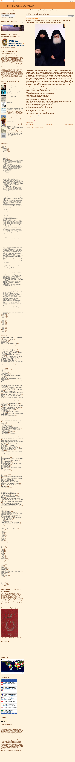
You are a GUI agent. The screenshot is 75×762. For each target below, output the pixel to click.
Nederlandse (3, 558)
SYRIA (2, 576)
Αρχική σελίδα (49, 124)
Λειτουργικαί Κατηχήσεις (6, 425)
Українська (3, 583)
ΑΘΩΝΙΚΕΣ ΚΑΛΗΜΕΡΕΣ (7, 217)
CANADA (3, 532)
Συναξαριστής (3, 506)
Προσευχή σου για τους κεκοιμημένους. (8, 480)
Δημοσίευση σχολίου (29, 122)
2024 (3, 147)
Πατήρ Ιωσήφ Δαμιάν (5, 466)
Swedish (2, 574)
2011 (3, 328)
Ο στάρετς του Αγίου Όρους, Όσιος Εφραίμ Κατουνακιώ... (13, 182)
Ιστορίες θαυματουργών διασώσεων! (8, 409)
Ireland (2, 550)
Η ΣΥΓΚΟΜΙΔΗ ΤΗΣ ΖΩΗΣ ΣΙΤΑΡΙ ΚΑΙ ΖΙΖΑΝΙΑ (10, 399)
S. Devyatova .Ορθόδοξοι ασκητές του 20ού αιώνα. (11, 571)
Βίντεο (2, 371)
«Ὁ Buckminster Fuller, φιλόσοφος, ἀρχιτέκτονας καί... (12, 204)
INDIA (2, 548)
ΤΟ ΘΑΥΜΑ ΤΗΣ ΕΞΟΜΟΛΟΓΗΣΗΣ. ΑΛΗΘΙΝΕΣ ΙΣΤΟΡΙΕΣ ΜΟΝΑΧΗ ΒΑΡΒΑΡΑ (10, 516)
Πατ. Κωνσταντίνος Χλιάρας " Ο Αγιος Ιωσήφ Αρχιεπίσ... (13, 221)
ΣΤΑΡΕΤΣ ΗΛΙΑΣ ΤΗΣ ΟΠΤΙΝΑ (7, 492)
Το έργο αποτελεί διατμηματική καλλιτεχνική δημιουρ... (12, 202)
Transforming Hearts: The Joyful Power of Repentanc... (13, 238)
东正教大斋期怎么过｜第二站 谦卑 (9, 285)
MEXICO (2, 557)
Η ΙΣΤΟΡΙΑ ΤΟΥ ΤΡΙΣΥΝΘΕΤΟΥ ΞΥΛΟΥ (8, 126)
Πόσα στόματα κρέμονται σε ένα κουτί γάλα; (10, 218)
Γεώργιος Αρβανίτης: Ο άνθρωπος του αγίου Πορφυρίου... (13, 232)
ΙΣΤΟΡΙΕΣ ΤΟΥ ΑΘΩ (5, 410)
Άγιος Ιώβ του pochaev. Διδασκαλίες (8, 345)
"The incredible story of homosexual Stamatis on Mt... (12, 174)
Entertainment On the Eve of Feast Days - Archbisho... (12, 230)
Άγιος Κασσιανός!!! (6, 171)
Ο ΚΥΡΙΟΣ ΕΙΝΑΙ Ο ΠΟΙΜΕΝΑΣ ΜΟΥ (8, 445)
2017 (3, 321)
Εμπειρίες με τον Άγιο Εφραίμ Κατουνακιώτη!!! (11, 179)
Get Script (4, 713)
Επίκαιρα (3, 384)
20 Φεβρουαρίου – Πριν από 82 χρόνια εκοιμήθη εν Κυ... (13, 258)
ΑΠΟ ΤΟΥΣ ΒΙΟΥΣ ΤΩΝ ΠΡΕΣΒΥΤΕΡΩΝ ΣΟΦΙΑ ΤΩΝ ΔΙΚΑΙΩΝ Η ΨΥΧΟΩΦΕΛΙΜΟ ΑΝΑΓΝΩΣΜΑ (11, 357)
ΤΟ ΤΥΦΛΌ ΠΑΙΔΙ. (6, 248)
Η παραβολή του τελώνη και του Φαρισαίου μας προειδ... (13, 207)
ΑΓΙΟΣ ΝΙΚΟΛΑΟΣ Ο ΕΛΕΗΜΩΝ (7, 346)
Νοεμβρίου (5, 149)
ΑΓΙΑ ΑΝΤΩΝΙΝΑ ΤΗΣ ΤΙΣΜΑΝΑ (7, 339)
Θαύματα (3, 402)
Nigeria (2, 560)
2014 (3, 324)
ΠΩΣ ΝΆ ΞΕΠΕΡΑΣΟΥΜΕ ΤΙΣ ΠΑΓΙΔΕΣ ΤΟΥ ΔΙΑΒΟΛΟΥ (12, 484)
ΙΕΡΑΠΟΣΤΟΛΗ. (4, 404)
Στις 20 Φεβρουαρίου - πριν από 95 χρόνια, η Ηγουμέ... (12, 260)
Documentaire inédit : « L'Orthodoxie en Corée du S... (12, 286)
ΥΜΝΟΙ (2, 520)
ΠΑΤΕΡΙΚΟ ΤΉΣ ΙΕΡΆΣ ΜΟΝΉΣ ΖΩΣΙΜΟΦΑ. (10, 460)
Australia (2, 526)
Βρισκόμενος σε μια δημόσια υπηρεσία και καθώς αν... (12, 161)
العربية (2, 585)
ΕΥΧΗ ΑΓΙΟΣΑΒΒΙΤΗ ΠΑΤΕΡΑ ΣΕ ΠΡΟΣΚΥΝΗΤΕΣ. (13, 121)
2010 (3, 329)
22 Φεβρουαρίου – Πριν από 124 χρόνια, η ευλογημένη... (13, 259)
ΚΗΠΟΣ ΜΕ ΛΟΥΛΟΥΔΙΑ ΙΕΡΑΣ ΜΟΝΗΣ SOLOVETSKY (12, 420)
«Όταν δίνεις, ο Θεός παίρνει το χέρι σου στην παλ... (12, 167)
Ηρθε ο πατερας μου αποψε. (8, 206)
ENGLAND (3, 542)
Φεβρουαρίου (5, 159)
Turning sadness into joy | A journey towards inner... (12, 284)
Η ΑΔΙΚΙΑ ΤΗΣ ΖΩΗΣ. (11, 102)
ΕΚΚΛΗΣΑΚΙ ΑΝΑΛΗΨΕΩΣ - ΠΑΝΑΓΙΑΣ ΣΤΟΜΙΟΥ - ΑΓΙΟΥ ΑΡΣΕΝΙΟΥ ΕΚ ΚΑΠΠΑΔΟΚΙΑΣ (15, 109)
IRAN (2, 549)
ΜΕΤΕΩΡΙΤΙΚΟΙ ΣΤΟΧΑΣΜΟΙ (6, 431)
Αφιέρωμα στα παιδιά (5, 369)
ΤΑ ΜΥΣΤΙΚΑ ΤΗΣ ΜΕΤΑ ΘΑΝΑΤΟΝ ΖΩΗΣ (9, 508)
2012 (3, 327)
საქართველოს (4, 584)
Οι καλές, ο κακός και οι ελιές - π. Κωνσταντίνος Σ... (12, 281)
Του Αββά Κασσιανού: (7, 170)
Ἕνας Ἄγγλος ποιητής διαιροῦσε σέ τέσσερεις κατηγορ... (13, 250)
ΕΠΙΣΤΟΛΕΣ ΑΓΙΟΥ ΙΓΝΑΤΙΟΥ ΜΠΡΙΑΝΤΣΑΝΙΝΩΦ (11, 387)
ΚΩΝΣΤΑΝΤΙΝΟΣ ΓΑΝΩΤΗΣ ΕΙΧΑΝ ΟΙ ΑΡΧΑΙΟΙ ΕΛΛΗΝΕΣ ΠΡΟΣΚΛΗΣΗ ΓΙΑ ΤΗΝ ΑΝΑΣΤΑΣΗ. (14, 134)
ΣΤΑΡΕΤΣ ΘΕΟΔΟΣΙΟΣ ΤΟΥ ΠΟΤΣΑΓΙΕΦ (9, 493)
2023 (3, 314)
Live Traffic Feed (9, 680)
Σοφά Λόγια (3, 490)
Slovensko (3, 573)
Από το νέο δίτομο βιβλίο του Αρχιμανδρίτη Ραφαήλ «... (12, 188)
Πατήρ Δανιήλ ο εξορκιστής (6, 462)
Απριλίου (4, 157)
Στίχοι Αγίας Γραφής (5, 494)
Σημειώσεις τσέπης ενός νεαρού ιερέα (8, 488)
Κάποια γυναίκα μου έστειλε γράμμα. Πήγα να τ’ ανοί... (12, 256)
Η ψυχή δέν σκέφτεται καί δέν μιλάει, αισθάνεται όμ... (12, 197)
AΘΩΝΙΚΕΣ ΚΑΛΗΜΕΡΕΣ (7, 191)
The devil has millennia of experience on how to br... (12, 229)
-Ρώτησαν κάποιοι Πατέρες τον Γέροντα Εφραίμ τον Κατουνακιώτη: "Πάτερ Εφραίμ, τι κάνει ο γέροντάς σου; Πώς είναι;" (49, 21)
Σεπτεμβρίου (5, 151)
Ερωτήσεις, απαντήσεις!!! (7, 268)
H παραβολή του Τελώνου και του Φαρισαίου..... (11, 295)
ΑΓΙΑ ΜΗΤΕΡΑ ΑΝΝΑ (5, 340)
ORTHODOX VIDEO (5, 563)
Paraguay (3, 564)
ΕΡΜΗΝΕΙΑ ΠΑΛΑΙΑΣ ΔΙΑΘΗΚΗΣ (7, 388)
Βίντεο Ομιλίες (4, 372)
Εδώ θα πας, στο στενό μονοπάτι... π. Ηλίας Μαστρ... (12, 249)
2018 (3, 320)
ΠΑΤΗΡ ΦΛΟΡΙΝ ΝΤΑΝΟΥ (6, 471)
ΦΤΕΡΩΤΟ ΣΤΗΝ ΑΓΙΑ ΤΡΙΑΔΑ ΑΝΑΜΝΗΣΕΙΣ (10, 522)
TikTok (2, 577)
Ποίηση (2, 475)
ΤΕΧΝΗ (2, 510)
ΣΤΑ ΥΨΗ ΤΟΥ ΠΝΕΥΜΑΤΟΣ (6, 491)
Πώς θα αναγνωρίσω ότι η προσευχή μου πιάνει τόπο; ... (13, 222)
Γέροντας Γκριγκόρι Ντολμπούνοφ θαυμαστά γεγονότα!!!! (13, 312)
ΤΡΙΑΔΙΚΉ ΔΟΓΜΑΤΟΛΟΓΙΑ (6, 519)
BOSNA (2, 530)
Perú (2, 565)
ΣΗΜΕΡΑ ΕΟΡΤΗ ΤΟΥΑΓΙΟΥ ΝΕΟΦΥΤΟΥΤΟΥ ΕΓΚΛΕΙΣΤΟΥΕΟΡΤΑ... (11, 169)
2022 (3, 315)
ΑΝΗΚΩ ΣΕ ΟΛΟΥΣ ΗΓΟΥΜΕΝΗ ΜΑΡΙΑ (9, 351)
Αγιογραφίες (3, 341)
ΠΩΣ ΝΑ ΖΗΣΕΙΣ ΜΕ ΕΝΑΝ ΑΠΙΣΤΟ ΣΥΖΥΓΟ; (10, 483)
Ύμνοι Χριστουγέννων (5, 521)
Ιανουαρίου (5, 313)
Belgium (2, 529)
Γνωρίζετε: (3, 377)
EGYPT (2, 540)
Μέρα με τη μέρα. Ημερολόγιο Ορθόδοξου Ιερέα (10, 428)
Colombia (3, 535)
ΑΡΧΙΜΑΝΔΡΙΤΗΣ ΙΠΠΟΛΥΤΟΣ (7, 363)
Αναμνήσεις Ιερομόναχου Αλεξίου (7, 350)
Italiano (2, 552)
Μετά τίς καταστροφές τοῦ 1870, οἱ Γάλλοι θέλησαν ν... (12, 302)
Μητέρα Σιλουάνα (4, 432)
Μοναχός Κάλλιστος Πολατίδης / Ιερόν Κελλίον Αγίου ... (12, 278)
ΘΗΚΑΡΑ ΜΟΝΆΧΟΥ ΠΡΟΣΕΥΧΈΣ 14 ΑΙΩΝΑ (10, 403)
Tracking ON (13, 713)
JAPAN (2, 553)
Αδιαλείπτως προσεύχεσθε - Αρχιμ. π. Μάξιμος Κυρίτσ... (13, 239)
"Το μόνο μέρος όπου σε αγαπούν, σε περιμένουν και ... (13, 305)
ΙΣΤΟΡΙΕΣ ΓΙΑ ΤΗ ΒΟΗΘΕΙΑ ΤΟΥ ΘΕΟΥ (8, 408)
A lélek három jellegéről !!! (7, 164)
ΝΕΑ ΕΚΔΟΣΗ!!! (6, 172)
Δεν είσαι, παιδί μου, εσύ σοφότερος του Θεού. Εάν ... (12, 247)
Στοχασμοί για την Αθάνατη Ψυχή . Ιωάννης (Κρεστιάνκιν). (12, 501)
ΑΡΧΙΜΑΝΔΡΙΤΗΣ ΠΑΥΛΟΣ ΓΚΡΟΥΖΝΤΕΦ (9, 365)
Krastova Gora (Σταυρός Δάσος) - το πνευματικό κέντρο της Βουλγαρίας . (14, 115)
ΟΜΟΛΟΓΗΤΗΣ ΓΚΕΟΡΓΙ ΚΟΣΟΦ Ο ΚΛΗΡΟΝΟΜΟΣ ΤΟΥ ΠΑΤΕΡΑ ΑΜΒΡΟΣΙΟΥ (11, 452)
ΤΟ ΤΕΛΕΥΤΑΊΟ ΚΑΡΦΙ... (12, 96)
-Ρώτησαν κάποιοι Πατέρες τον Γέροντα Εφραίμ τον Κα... (13, 211)
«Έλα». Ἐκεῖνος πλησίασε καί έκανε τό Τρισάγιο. (11, 306)
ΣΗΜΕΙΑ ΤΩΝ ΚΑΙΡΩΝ (5, 487)
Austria (2, 527)
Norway (2, 561)
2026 (3, 145)
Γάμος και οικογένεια (5, 374)
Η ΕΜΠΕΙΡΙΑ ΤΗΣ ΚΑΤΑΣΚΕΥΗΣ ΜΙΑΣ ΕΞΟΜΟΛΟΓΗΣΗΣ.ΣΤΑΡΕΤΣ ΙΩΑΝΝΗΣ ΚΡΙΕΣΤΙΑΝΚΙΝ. (12, 392)
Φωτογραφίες (3, 524)
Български (3, 581)
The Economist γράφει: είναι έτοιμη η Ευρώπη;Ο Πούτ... (13, 294)
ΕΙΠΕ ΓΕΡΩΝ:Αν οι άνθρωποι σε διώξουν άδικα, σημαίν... (13, 160)
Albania (2, 525)
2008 (3, 331)
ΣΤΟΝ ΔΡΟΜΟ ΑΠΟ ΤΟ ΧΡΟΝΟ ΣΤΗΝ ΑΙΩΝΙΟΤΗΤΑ (11, 498)
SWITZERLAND (4, 575)
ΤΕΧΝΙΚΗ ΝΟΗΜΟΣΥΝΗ (6, 511)
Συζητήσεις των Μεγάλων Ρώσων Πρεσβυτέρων (10, 503)
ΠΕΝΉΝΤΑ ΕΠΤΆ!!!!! (6, 199)
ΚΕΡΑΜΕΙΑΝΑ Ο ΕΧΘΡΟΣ (6, 419)
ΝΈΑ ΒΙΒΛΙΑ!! (5, 203)
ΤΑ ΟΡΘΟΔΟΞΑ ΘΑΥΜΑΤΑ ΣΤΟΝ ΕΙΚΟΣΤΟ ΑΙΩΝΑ (11, 509)
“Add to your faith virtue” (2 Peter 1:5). (9, 299)
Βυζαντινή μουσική (4, 373)
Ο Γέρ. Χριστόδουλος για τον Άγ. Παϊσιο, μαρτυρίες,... (12, 233)
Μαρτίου (4, 158)
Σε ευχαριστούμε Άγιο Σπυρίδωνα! (9, 210)
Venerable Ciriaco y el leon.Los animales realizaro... (12, 300)
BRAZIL (2, 531)
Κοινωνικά (3, 424)
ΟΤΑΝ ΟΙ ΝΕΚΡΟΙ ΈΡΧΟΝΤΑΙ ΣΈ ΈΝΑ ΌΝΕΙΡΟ (10, 454)
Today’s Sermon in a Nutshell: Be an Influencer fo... (12, 298)
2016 (3, 322)
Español (2, 543)
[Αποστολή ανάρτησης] (38, 115)
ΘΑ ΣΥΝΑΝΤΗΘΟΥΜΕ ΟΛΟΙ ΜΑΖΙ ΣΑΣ (8, 400)
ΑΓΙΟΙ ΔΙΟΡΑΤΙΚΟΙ (4, 342)
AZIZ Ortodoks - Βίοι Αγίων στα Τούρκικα (9, 528)
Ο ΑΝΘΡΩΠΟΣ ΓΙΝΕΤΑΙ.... (7, 219)
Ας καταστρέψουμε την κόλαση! (7, 367)
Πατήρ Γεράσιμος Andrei (6, 461)
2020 (3, 317)
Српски (2, 582)
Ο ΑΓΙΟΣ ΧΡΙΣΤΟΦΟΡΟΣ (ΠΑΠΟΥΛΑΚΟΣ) (9, 440)
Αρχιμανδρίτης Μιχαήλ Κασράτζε (7, 364)
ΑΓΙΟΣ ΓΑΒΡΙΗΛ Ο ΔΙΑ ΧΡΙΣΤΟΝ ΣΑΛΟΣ (9, 343)
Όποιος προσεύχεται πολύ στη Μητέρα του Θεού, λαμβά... (13, 269)
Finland (2, 544)
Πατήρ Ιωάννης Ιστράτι (5, 465)
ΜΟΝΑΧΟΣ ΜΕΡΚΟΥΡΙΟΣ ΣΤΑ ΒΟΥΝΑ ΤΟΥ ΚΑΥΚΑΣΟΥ (12, 436)
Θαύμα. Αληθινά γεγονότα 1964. (7, 401)
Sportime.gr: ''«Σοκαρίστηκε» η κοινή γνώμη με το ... (12, 201)
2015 (3, 323)
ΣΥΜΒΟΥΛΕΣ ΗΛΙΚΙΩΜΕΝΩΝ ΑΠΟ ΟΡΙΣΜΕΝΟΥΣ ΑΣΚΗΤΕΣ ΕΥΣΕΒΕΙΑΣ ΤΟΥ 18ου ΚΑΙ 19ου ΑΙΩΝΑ (11, 505)
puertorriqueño (4, 568)
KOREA (2, 555)
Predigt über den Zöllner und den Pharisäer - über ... (12, 276)
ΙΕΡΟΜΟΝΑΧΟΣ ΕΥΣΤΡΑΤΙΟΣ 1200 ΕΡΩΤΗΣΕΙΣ (10, 407)
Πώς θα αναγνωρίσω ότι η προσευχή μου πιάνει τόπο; (12, 223)
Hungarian (3, 547)
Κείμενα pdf (3, 418)
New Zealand (3, 559)
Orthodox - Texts (4, 562)
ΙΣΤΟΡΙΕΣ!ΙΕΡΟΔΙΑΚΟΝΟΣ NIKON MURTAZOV (10, 411)
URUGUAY (3, 578)
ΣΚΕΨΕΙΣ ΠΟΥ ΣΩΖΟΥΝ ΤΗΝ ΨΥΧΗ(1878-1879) (10, 489)
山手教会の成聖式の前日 (7, 292)
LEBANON (3, 556)
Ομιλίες (2, 450)
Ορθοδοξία (3, 453)
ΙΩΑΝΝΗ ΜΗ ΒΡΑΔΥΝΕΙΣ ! (7, 216)
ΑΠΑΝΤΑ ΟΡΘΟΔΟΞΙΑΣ (19, 6)
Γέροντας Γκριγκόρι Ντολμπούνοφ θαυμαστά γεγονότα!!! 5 (13, 307)
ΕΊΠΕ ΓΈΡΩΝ (3, 382)
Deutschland (3, 539)
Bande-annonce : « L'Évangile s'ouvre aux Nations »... (12, 287)
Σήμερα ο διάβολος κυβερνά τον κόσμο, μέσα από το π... (13, 190)
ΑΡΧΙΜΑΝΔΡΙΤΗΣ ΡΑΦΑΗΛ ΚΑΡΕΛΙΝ (8, 366)
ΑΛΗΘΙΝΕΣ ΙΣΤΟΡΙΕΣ (5, 347)
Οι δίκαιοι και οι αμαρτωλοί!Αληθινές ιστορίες (10, 447)
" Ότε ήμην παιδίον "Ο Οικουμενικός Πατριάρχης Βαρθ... (13, 166)
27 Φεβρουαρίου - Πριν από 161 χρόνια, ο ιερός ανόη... (12, 187)
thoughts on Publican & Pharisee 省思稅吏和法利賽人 (12, 275)
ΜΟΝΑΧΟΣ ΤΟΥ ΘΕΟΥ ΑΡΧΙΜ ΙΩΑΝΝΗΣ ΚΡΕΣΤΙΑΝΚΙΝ (12, 438)
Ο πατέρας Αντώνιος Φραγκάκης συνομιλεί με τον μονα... (13, 274)
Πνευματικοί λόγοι (4, 474)
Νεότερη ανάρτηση (30, 124)
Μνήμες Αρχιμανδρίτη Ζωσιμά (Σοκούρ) (8, 433)
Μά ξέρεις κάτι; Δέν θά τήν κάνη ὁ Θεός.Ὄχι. (11, 293)
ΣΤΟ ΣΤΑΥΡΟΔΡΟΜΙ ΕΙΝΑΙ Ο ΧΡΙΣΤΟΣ (8, 495)
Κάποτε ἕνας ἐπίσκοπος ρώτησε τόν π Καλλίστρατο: (12, 253)
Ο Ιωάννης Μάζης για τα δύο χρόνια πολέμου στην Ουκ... (13, 178)
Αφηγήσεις (30, 116)
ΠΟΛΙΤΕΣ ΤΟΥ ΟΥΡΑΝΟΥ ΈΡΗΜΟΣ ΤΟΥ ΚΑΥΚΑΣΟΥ (11, 476)
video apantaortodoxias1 (6, 580)
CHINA (2, 534)
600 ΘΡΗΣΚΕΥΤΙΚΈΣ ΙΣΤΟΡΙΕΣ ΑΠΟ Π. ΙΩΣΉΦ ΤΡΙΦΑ (11, 337)
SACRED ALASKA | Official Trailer (9, 186)
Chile (2, 533)
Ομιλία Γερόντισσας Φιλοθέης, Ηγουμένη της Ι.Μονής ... (13, 220)
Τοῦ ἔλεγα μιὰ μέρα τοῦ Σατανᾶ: (8, 267)
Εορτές (2, 383)
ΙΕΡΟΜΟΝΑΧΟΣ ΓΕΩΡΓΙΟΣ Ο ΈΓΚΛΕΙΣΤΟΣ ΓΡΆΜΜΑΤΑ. (12, 405)
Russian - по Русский (5, 570)
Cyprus (2, 536)
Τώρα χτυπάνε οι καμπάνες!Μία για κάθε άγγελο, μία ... (12, 205)
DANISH (2, 538)
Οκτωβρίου (5, 150)
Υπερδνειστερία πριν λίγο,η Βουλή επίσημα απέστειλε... (13, 200)
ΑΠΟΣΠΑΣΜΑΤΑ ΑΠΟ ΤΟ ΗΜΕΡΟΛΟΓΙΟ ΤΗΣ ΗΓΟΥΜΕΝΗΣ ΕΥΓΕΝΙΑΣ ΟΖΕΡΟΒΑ (10, 359)
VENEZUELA (3, 579)
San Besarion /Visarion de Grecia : (9, 254)
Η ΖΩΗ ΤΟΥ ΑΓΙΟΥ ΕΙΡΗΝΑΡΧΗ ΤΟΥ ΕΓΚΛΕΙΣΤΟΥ (11, 394)
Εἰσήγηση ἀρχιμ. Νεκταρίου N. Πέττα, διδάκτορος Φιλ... (12, 215)
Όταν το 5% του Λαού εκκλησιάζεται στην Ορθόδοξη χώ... (13, 257)
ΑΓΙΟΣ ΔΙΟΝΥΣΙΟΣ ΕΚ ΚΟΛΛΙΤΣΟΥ (8, 344)
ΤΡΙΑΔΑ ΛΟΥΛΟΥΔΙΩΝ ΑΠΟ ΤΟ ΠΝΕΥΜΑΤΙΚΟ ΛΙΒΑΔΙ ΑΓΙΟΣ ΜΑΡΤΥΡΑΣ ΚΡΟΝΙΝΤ (11, 518)
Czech (2, 537)
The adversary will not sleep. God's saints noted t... (12, 192)
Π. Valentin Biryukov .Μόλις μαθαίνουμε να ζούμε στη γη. (12, 455)
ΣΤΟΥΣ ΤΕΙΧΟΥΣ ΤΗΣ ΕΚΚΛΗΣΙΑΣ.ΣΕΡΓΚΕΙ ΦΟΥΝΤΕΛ (12, 499)
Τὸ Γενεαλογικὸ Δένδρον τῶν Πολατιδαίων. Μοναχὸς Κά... (13, 181)
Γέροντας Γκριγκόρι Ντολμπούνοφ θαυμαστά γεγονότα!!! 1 (13, 311)
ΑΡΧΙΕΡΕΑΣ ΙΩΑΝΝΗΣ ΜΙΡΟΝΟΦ (7, 360)
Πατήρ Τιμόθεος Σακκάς (5, 470)
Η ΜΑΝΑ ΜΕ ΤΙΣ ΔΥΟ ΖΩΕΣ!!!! (8, 246)
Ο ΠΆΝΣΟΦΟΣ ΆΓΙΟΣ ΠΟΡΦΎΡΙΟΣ (8, 446)
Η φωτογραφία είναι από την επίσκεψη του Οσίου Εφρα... (13, 198)
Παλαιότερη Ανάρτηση (69, 124)
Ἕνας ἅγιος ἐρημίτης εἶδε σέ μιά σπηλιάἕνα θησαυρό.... (12, 301)
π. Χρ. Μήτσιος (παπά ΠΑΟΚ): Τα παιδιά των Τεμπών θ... (13, 183)
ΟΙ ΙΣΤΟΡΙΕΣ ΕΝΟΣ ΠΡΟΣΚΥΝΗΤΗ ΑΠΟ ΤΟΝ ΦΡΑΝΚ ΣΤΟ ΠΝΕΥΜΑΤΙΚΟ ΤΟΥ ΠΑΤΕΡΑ (11, 449)
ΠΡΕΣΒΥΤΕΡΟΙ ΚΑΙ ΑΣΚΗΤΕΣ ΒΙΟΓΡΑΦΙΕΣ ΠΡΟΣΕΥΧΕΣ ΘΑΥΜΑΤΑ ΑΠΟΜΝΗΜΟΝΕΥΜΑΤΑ (12, 479)
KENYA (2, 554)
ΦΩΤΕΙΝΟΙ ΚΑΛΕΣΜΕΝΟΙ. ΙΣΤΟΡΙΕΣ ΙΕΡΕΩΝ (10, 523)
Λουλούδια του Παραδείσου (6, 426)
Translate (11, 17)
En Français (3, 541)
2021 (3, 316)
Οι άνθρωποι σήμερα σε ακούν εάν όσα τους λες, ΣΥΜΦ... (13, 255)
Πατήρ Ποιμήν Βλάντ (5, 469)
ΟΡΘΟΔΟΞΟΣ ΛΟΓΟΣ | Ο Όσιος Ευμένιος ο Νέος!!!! (12, 180)
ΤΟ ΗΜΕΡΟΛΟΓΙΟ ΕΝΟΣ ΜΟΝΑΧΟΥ (8, 512)
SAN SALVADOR (4, 572)
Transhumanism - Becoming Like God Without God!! (12, 231)
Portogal (2, 567)
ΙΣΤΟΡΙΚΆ (3, 412)
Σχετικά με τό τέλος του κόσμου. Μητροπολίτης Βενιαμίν (12, 507)
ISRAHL (2, 551)
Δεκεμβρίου (5, 148)
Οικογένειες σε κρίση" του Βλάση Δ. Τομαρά (10, 277)
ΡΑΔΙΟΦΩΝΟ (3, 486)
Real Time (8, 713)
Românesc (3, 569)
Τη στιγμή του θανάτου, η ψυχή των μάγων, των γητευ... (13, 189)
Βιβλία (2, 370)
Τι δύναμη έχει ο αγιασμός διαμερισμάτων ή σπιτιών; (12, 165)
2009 (3, 330)
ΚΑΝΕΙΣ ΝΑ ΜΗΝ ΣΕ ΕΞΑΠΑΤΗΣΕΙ (8, 415)
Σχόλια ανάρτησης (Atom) (37, 127)
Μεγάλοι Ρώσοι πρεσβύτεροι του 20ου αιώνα (10, 427)
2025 (3, 146)
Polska (2, 566)
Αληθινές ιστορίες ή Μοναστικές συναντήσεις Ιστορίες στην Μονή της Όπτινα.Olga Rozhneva (11, 349)
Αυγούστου (5, 152)
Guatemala (3, 545)
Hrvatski (2, 546)
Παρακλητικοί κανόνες (5, 457)
